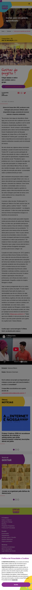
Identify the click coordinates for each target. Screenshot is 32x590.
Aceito (16, 584)
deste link (14, 579)
